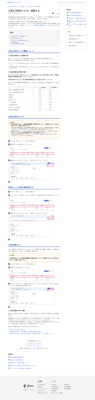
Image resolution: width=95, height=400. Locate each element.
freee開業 (53, 390)
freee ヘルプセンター (13, 6)
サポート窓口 (32, 348)
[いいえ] (38, 344)
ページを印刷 (57, 13)
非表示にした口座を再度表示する (19, 40)
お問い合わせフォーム (43, 392)
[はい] (30, 344)
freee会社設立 (54, 388)
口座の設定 (37, 6)
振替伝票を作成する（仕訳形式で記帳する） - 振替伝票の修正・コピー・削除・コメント (32, 333)
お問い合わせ (62, 2)
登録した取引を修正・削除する (17, 329)
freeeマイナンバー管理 (56, 392)
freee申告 (66, 384)
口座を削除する (15, 42)
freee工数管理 (67, 386)
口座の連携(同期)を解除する (17, 357)
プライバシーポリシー (43, 388)
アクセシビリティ (42, 390)
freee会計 (22, 6)
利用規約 (40, 386)
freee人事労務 (54, 386)
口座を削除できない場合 (18, 43)
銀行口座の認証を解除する (17, 360)
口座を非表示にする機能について (19, 36)
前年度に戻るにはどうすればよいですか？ (31, 320)
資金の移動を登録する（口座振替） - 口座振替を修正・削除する (26, 331)
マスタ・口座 (29, 6)
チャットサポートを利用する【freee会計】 (21, 368)
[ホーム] (14, 2)
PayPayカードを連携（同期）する (18, 362)
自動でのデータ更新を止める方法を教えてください (23, 365)
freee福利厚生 (67, 388)
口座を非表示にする (16, 38)
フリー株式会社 (41, 384)
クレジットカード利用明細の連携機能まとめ (36, 25)
